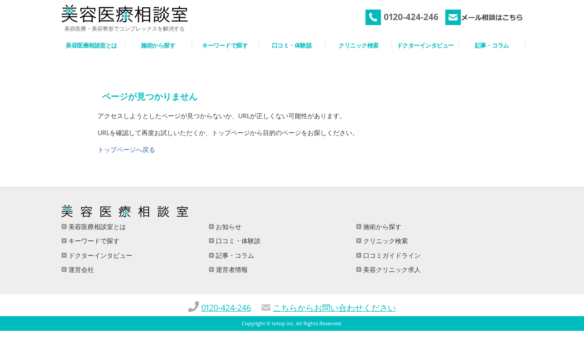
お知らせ (227, 226)
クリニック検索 (384, 240)
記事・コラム (234, 255)
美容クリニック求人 (391, 269)
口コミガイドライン (391, 255)
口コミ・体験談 (237, 240)
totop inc (282, 323)
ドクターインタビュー (99, 255)
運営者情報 (231, 269)
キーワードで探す (93, 240)
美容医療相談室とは (96, 226)
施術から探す (381, 226)
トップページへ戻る (126, 149)
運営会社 (80, 269)
